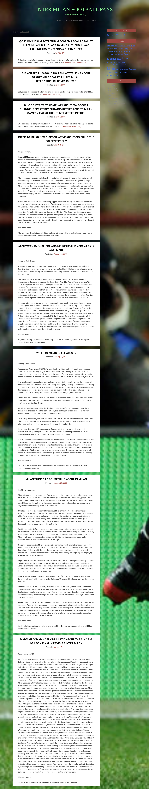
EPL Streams (113, 91)
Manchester (123, 65)
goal (122, 54)
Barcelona (110, 48)
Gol (109, 96)
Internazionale (111, 62)
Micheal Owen (113, 98)
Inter (125, 58)
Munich (123, 69)
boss (120, 48)
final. (121, 51)
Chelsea (110, 51)
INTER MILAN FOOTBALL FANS (74, 9)
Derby (118, 51)
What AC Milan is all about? (56, 353)
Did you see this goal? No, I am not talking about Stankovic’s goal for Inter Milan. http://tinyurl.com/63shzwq (56, 77)
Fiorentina (127, 51)
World (117, 75)
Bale (133, 46)
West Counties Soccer (116, 104)
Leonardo (110, 65)
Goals (126, 54)
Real (130, 69)
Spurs (115, 72)
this (118, 72)
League (130, 62)
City (114, 51)
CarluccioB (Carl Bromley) (71, 126)
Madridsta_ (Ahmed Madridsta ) (75, 63)
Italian (118, 62)
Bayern (116, 48)
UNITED (109, 75)
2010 (121, 46)
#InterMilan (111, 46)
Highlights (111, 58)
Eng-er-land (112, 88)
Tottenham (124, 72)
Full (119, 54)
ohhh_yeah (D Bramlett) (52, 94)
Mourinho (118, 69)
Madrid (115, 65)
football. (110, 54)
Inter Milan (92, 20)
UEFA (130, 72)
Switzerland (112, 101)
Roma (134, 69)
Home (59, 20)
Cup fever (112, 85)
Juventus (123, 62)
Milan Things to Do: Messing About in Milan (56, 479)
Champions (127, 48)
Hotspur (119, 59)
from (115, 54)
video (114, 75)
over (127, 69)
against (129, 46)
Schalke (110, 72)
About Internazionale (74, 20)
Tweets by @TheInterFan (117, 35)
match (130, 65)
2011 (125, 46)
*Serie (117, 46)
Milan (111, 68)
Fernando (111, 93)
